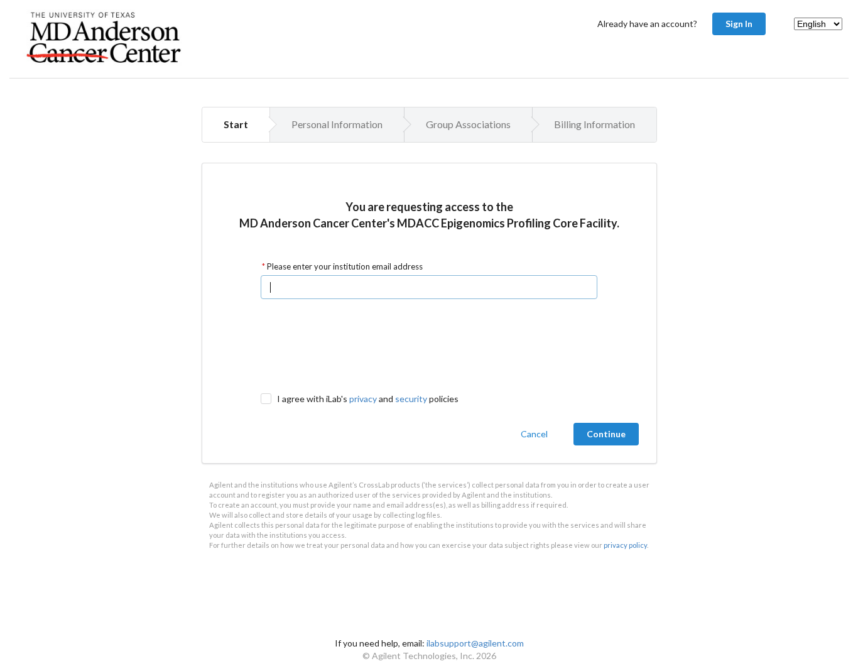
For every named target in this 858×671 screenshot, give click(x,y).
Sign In (738, 23)
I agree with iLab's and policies (368, 398)
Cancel (534, 433)
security (411, 398)
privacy (363, 398)
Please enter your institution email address (344, 266)
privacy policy (625, 545)
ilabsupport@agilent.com (475, 643)
